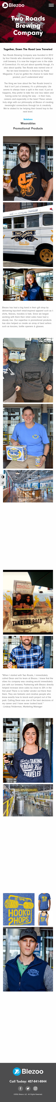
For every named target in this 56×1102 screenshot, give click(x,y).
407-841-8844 (37, 1081)
